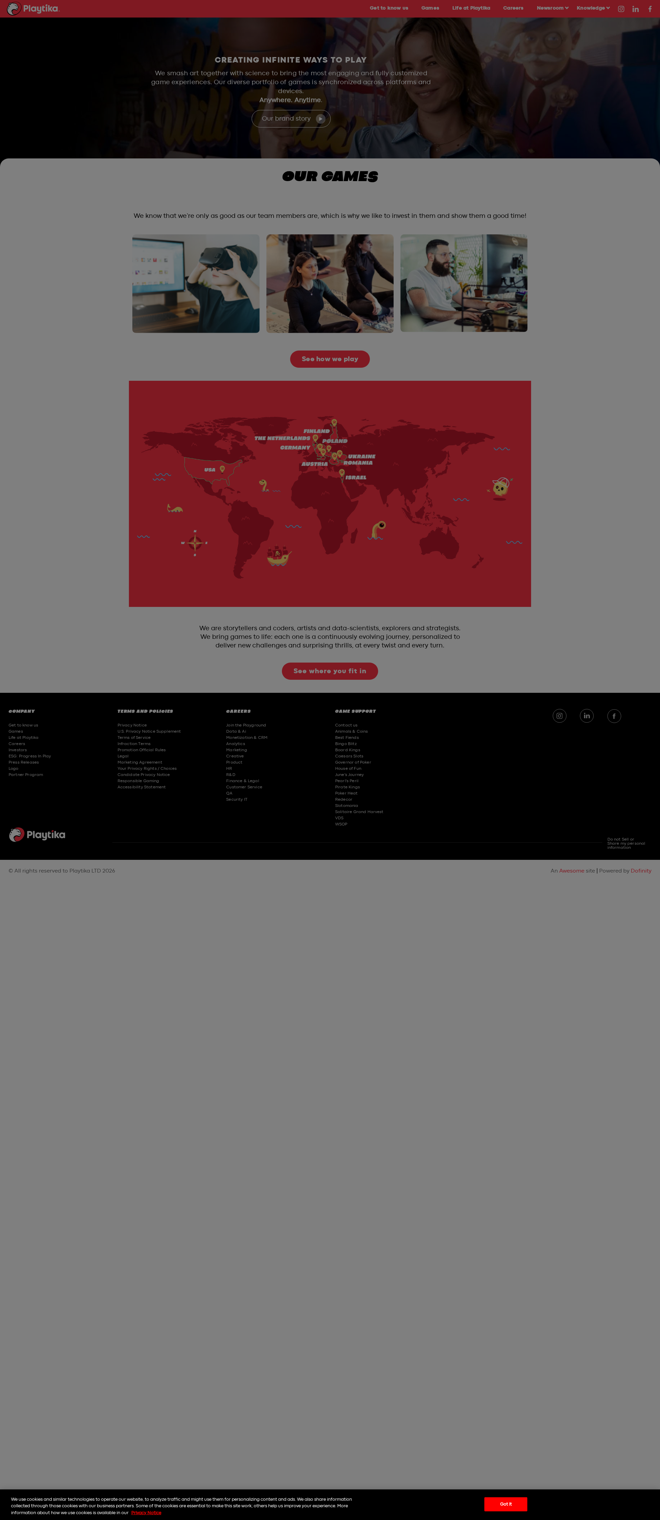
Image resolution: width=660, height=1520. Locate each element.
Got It (506, 1504)
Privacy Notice (146, 1513)
